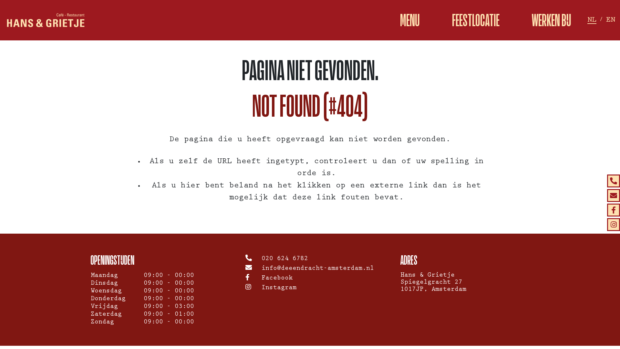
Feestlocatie (476, 20)
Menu (410, 20)
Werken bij (551, 20)
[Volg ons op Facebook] (613, 210)
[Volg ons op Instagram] (613, 224)
